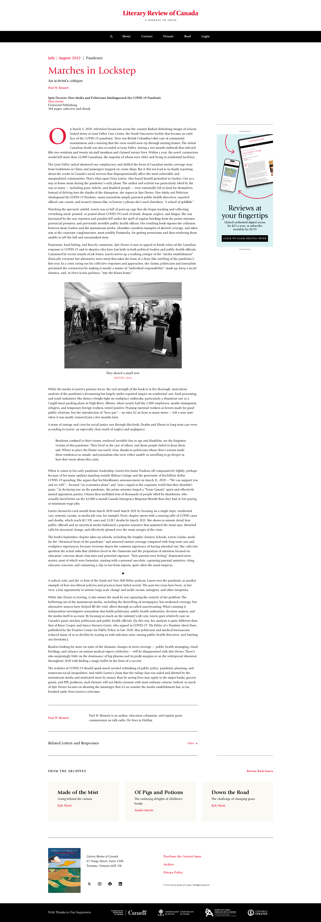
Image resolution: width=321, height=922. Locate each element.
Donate (168, 36)
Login (205, 36)
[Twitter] (89, 884)
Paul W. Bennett (58, 88)
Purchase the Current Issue (182, 856)
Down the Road (230, 793)
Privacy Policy (173, 872)
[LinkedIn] (120, 884)
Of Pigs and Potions (159, 793)
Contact (146, 36)
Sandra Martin (144, 810)
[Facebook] (110, 884)
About (126, 36)
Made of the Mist (78, 793)
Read (187, 36)
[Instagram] (99, 884)
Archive (169, 864)
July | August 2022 (64, 58)
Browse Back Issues (260, 771)
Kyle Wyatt (65, 805)
